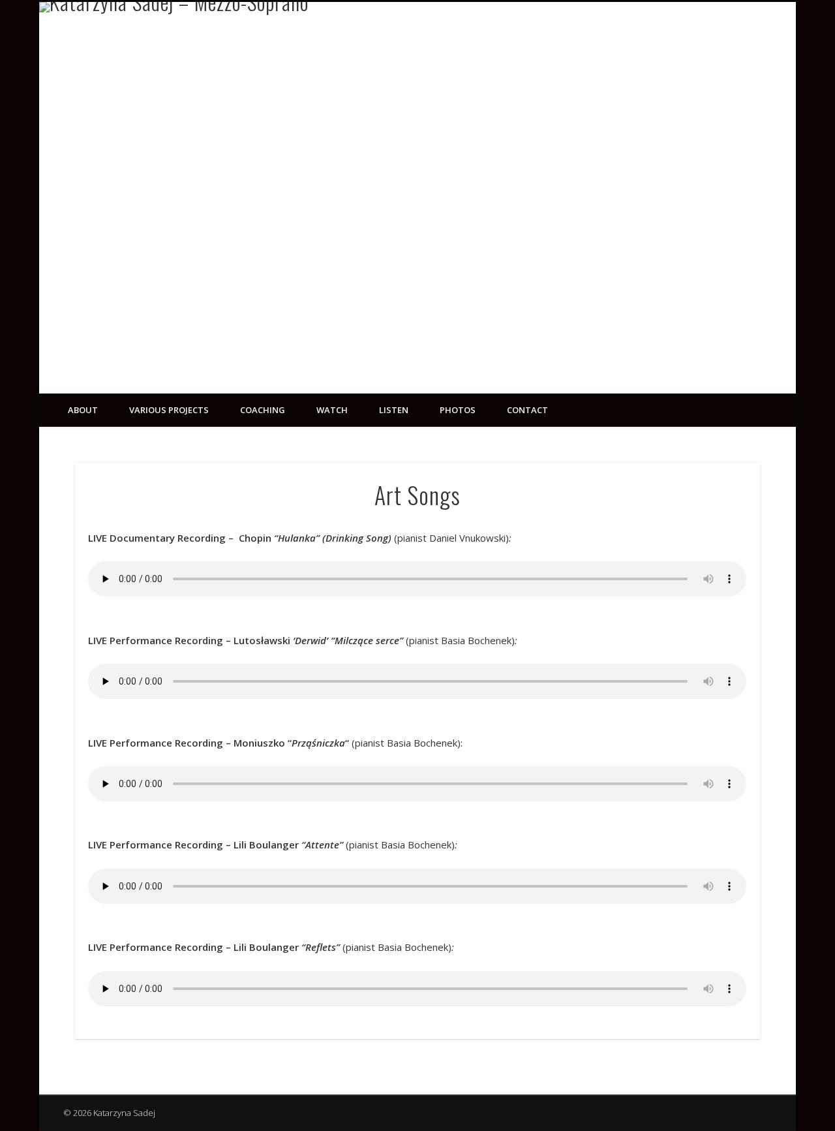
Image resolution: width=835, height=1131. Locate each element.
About (83, 410)
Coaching (262, 410)
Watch (332, 410)
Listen (393, 410)
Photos (458, 410)
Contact (527, 410)
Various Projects (169, 410)
